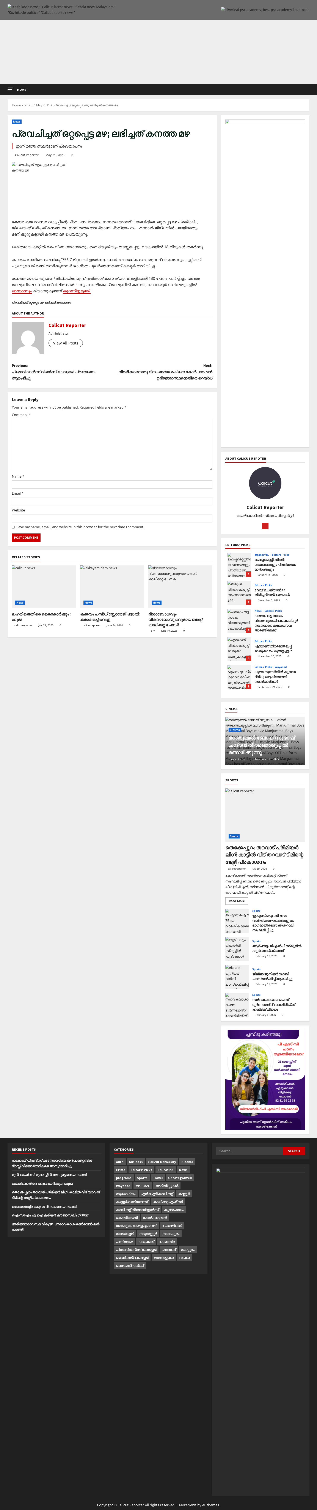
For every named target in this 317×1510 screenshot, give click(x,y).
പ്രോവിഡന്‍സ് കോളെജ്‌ (136, 1249)
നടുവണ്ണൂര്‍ (148, 1234)
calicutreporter (23, 625)
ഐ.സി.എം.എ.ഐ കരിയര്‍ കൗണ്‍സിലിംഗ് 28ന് (50, 1215)
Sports (234, 836)
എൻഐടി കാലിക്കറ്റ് (157, 1194)
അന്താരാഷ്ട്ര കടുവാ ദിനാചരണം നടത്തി (44, 1206)
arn (153, 630)
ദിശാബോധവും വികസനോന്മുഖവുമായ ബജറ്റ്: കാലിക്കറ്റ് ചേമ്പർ (176, 619)
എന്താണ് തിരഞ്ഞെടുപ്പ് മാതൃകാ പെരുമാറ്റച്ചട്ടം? (239, 649)
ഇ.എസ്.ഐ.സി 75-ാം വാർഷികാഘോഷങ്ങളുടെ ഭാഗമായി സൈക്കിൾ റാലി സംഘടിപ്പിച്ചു (237, 921)
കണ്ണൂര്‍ (184, 1194)
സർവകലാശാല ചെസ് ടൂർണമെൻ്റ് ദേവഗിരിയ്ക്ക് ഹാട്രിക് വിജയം (237, 1005)
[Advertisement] (158, 52)
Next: (165, 372)
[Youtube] (265, 526)
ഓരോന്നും (22, 290)
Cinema (235, 729)
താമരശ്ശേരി (125, 1234)
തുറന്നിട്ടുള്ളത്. (77, 290)
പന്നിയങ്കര (124, 1241)
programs (124, 1178)
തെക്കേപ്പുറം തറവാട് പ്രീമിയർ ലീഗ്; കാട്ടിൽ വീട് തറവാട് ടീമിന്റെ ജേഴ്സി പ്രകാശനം (264, 854)
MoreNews (187, 1505)
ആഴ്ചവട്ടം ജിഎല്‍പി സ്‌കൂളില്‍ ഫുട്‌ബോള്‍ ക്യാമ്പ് (237, 949)
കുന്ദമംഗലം (174, 1210)
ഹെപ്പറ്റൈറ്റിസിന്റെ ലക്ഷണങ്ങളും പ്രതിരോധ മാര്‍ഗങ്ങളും (239, 565)
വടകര (184, 1257)
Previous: (54, 372)
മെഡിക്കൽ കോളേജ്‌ (132, 1257)
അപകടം (143, 1186)
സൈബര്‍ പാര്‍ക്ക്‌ (130, 1265)
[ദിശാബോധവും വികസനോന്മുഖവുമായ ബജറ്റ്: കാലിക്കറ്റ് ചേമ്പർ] (180, 586)
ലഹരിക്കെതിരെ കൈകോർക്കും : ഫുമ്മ (42, 1183)
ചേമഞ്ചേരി (172, 1226)
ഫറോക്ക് (169, 1249)
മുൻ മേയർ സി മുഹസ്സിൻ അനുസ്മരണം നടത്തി (49, 1174)
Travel (158, 1178)
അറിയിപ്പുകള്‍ (166, 1186)
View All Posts (65, 343)
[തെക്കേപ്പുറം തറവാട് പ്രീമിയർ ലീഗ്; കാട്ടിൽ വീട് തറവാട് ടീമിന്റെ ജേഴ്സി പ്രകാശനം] (265, 815)
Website (18, 510)
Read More (238, 902)
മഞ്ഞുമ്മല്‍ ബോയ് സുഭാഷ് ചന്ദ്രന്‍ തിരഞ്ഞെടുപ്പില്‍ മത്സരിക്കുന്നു (262, 744)
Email (18, 493)
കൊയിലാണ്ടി (127, 1218)
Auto (120, 1162)
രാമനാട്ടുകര (164, 1257)
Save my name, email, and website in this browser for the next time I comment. (80, 527)
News (16, 121)
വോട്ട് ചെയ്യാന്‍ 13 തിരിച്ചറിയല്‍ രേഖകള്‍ (239, 593)
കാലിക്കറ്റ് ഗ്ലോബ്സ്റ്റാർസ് (137, 1210)
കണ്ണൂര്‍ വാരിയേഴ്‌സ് (132, 1202)
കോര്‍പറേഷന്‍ (155, 1218)
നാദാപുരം (170, 1234)
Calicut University (162, 1162)
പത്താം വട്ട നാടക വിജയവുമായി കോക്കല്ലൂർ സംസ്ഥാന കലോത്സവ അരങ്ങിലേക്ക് (239, 621)
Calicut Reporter (27, 155)
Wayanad (281, 667)
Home (21, 89)
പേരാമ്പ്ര (167, 1241)
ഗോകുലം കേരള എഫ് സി (136, 1226)
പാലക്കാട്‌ (146, 1241)
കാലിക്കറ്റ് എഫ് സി (168, 1202)
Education (166, 1170)
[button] (10, 89)
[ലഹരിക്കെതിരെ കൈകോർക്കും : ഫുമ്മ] (44, 586)
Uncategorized (180, 1178)
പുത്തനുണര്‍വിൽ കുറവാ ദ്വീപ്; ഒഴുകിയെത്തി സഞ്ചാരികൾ (239, 677)
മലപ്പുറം (188, 1249)
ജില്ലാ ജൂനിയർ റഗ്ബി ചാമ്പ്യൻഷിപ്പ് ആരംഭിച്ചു (237, 977)
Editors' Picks (280, 555)
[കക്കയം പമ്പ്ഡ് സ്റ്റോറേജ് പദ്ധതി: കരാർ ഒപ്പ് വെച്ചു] (112, 586)
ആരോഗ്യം (262, 555)
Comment (21, 414)
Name (18, 476)
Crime (120, 1170)
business (136, 1162)
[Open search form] (308, 89)
